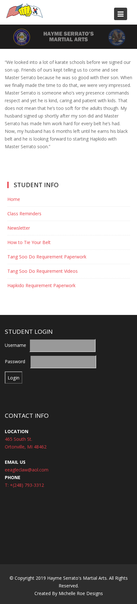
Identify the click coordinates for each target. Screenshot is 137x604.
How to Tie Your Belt (29, 242)
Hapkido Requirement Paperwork (41, 285)
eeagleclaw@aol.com (26, 469)
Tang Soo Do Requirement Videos (42, 271)
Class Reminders (24, 213)
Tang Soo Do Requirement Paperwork (46, 257)
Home (13, 199)
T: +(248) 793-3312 (24, 485)
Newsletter (18, 228)
